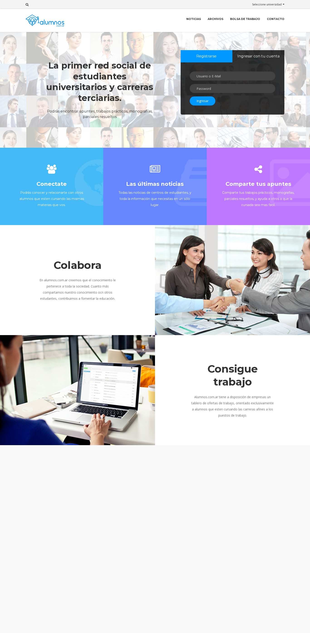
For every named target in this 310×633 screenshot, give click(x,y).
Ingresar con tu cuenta (258, 56)
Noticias (193, 19)
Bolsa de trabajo (245, 19)
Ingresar (203, 101)
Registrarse (206, 56)
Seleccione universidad (267, 4)
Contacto (275, 19)
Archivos (215, 19)
